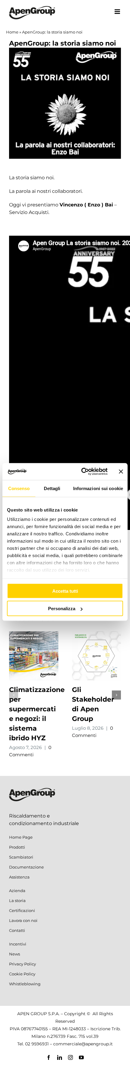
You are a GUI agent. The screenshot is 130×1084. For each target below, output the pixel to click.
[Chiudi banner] (121, 471)
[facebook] (48, 1057)
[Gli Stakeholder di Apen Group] (96, 634)
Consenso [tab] (19, 488)
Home (12, 32)
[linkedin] (59, 1057)
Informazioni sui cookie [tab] (98, 488)
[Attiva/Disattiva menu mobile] (118, 11)
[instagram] (70, 1057)
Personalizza (61, 608)
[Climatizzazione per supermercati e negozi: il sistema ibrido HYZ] (33, 634)
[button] (13, 695)
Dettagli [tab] (52, 488)
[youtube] (81, 1057)
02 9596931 (37, 1044)
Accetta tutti (65, 590)
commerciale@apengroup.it (83, 1044)
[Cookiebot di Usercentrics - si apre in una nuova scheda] (82, 472)
